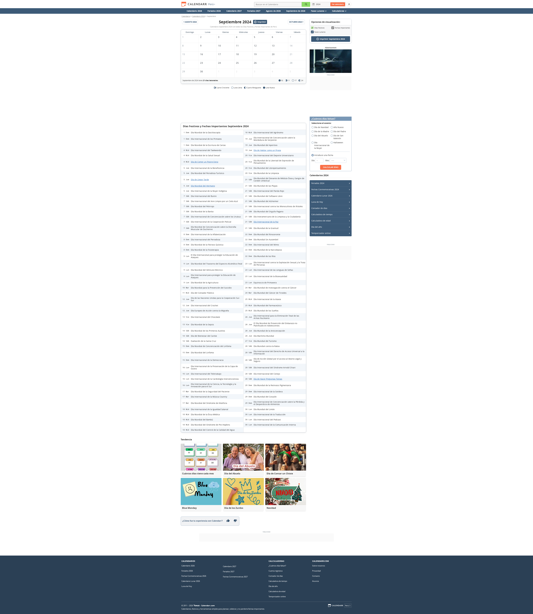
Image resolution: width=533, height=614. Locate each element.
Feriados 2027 (253, 11)
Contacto (316, 576)
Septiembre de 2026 (295, 11)
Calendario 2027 (234, 11)
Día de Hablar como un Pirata (267, 150)
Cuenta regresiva (275, 571)
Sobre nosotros (318, 565)
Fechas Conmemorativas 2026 (193, 576)
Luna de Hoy (317, 202)
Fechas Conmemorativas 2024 (325, 189)
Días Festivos (319, 28)
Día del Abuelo (321, 135)
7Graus (196, 605)
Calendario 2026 (194, 11)
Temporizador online (321, 233)
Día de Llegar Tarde (200, 179)
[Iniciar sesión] (349, 4)
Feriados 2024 (317, 183)
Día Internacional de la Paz (266, 221)
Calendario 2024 (198, 16)
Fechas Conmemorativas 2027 (235, 576)
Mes (327, 160)
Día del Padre (339, 131)
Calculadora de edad (321, 220)
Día (313, 160)
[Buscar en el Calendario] (306, 4)
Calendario (186, 16)
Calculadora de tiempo (321, 214)
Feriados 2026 (214, 11)
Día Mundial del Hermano (203, 185)
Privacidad (316, 571)
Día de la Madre (321, 131)
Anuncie (315, 581)
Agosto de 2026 (273, 11)
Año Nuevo (338, 127)
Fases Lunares (319, 32)
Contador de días (319, 208)
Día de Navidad (321, 127)
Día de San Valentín (338, 137)
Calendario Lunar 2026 (321, 195)
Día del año (316, 227)
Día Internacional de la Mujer (322, 145)
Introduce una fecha (323, 155)
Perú (211, 4)
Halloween (338, 142)
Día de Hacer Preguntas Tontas (268, 379)
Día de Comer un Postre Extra (204, 161)
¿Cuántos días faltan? (323, 118)
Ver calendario (338, 4)
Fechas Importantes (342, 28)
